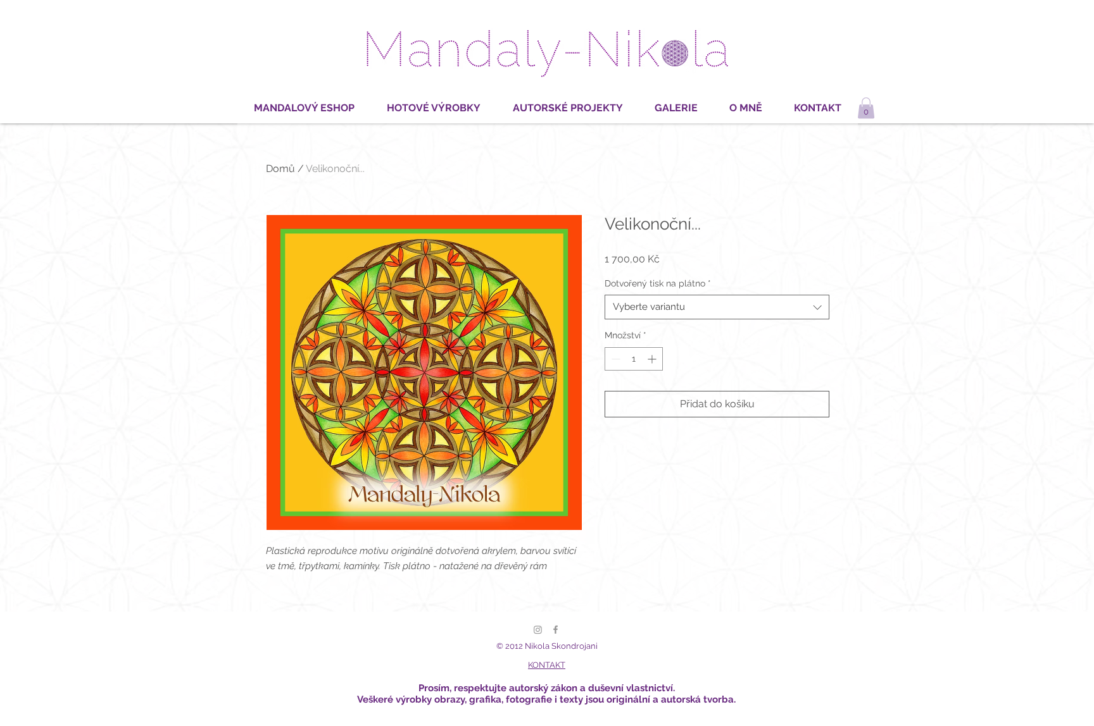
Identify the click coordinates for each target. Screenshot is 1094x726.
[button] (866, 107)
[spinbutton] (633, 359)
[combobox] (717, 307)
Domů (280, 169)
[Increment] (653, 359)
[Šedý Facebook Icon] (555, 629)
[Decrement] (614, 359)
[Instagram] (537, 629)
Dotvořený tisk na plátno (658, 283)
